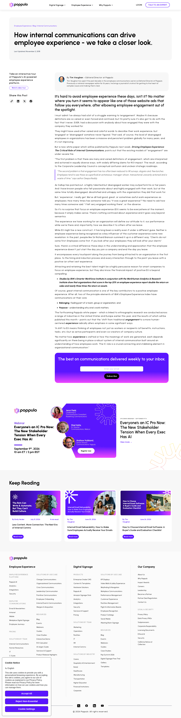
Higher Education (80, 683)
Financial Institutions (81, 687)
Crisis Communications (45, 587)
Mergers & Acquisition (44, 607)
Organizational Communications (48, 583)
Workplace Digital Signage (19, 620)
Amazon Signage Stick (82, 595)
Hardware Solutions (81, 587)
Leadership (142, 590)
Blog (34, 26)
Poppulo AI (13, 582)
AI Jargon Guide (42, 647)
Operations (78, 631)
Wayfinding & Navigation (110, 587)
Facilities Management (109, 603)
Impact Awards (143, 582)
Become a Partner (145, 594)
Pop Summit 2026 (107, 655)
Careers (141, 586)
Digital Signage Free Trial (110, 659)
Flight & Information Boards (111, 607)
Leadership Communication (47, 591)
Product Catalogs (107, 615)
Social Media (105, 619)
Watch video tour (19, 88)
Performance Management (111, 595)
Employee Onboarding (45, 599)
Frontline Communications (46, 595)
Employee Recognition (109, 611)
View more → (126, 442)
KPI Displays (105, 579)
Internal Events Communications (49, 603)
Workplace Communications (111, 591)
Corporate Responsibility (147, 626)
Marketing (77, 627)
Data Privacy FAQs (145, 618)
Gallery (103, 663)
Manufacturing (79, 675)
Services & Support (43, 651)
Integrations (13, 590)
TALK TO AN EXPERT (157, 5)
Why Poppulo (105, 5)
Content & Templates (82, 583)
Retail (76, 667)
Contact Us (142, 602)
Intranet (12, 612)
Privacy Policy (143, 614)
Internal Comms (80, 647)
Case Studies (41, 635)
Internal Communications (19, 644)
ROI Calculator (42, 643)
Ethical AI (141, 634)
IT (10, 652)
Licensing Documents (146, 630)
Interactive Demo (43, 639)
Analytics (12, 586)
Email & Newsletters (17, 608)
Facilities (77, 635)
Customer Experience (109, 599)
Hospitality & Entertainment (84, 663)
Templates (105, 667)
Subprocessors (143, 622)
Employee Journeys (16, 624)
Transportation (79, 679)
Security (12, 594)
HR (75, 643)
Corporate (77, 691)
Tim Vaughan (76, 77)
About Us (141, 575)
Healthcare (78, 671)
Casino (76, 659)
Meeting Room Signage (110, 623)
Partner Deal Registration (147, 598)
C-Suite (12, 656)
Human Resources (16, 648)
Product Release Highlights (46, 655)
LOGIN (139, 5)
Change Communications (46, 579)
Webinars (40, 627)
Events (39, 623)
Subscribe (112, 376)
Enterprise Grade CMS (82, 579)
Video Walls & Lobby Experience (113, 583)
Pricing (76, 615)
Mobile (11, 616)
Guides (39, 631)
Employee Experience (81, 5)
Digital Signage (56, 5)
